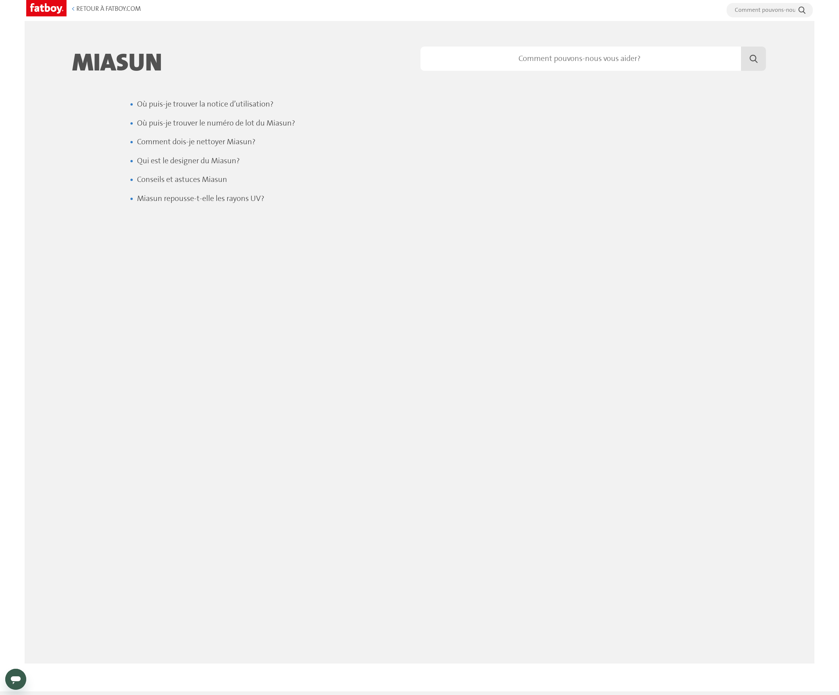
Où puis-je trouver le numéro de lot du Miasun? (216, 123)
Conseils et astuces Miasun (182, 179)
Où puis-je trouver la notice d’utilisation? (205, 104)
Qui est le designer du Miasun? (188, 161)
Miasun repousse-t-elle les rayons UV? (200, 198)
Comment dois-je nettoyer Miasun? (196, 142)
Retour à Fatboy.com (106, 9)
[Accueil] (46, 7)
